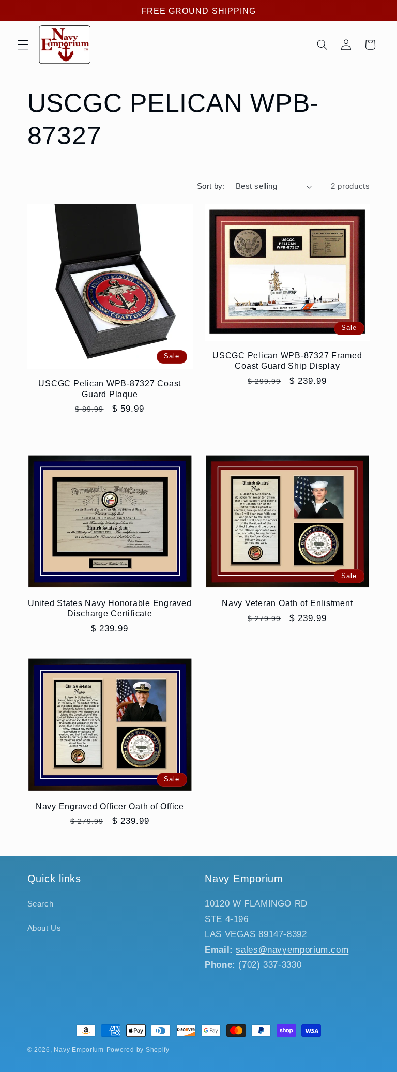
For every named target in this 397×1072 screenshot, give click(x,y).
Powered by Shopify (138, 1050)
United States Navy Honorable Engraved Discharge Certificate (110, 608)
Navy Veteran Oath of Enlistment (287, 603)
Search (40, 904)
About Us (44, 928)
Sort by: (211, 186)
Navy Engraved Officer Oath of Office (110, 806)
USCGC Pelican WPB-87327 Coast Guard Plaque (109, 388)
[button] (23, 44)
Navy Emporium (79, 1050)
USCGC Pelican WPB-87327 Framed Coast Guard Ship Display (287, 360)
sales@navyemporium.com (292, 950)
